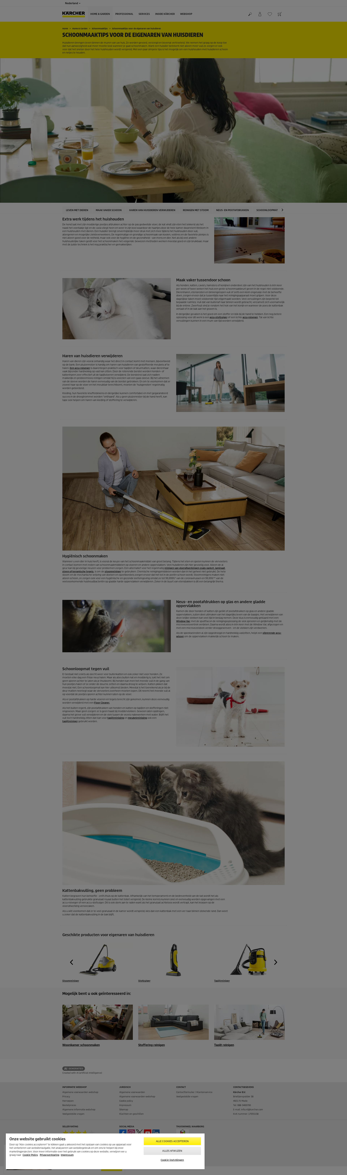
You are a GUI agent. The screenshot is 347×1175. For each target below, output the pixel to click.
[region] (105, 1151)
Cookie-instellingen (172, 1160)
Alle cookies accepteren (172, 1141)
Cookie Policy (30, 1155)
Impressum (67, 1155)
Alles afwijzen (172, 1150)
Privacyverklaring (49, 1155)
